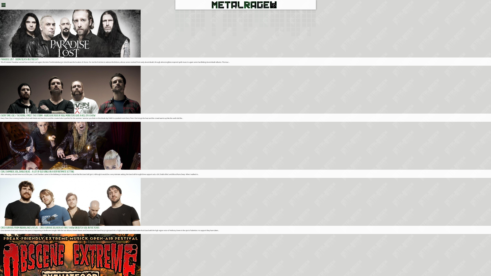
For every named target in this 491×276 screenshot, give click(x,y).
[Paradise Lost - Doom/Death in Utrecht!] (245, 38)
